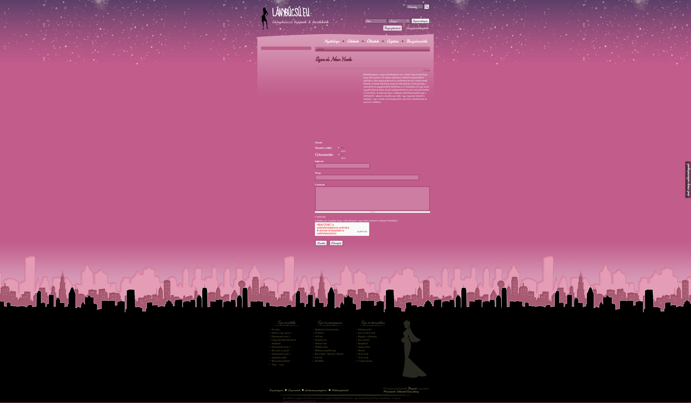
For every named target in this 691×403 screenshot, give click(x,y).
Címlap (320, 49)
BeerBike (319, 360)
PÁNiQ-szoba (321, 346)
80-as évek (363, 353)
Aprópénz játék (279, 357)
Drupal (412, 388)
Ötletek (373, 41)
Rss (436, 18)
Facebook (436, 25)
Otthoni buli (321, 343)
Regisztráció (392, 28)
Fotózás (318, 357)
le (342, 154)
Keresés (411, 6)
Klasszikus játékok (281, 360)
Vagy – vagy (278, 364)
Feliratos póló (365, 329)
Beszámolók (416, 41)
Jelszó (393, 21)
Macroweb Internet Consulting (401, 391)
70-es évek (363, 357)
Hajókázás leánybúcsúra (326, 329)
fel (342, 147)
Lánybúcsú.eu (290, 12)
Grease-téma (364, 346)
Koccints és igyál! (280, 350)
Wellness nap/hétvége (325, 350)
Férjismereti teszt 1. (281, 346)
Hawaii (361, 350)
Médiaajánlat (339, 390)
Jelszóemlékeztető (416, 28)
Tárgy (318, 172)
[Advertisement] (357, 9)
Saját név (319, 161)
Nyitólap (331, 41)
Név (368, 21)
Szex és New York (366, 332)
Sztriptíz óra (321, 339)
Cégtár (392, 41)
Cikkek (353, 41)
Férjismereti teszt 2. (281, 353)
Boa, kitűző (363, 339)
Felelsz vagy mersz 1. (282, 332)
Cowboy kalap (365, 360)
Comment (321, 184)
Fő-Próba (319, 332)
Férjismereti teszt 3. (281, 336)
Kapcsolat (294, 390)
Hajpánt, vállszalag (367, 336)
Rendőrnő (363, 343)
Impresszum (276, 390)
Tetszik (318, 142)
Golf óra (319, 336)
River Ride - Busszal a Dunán (329, 353)
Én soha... (276, 329)
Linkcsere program (315, 390)
